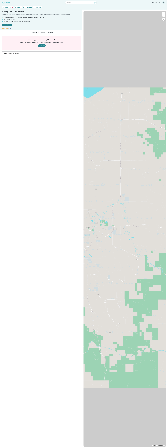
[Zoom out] (163, 15)
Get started (42, 45)
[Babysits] (6, 2)
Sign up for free (7, 25)
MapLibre (154, 445)
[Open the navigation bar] (163, 2)
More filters (38, 7)
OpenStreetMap (160, 445)
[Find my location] (163, 19)
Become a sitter (156, 2)
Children (18, 7)
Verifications (28, 7)
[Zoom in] (163, 13)
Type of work (8, 7)
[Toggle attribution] (164, 445)
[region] (125, 229)
